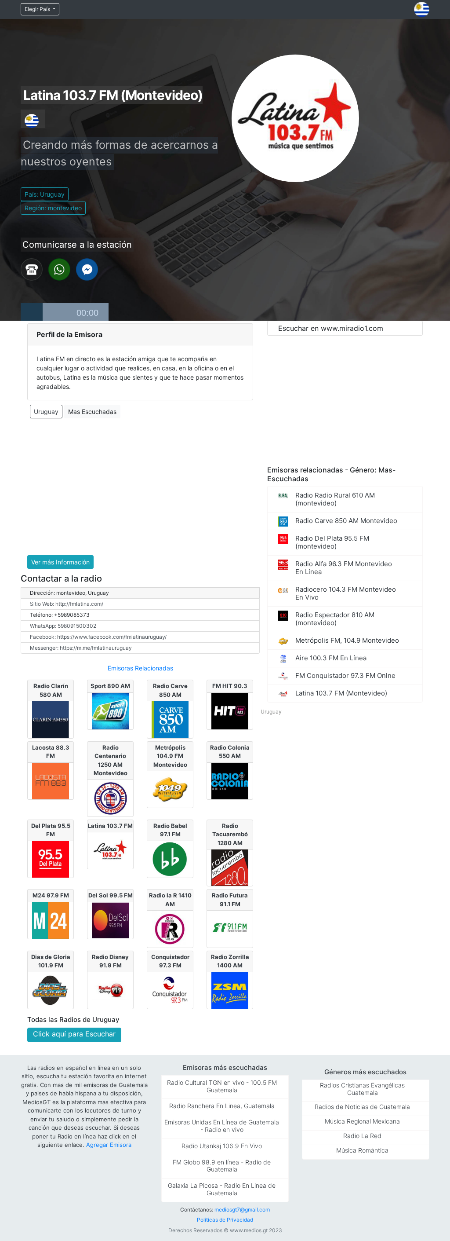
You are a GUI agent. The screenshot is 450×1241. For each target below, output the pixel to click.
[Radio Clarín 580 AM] (50, 718)
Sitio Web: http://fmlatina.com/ (66, 603)
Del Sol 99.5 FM (110, 895)
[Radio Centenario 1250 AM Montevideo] (110, 797)
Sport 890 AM (110, 685)
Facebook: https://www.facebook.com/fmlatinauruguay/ (98, 636)
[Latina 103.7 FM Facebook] (87, 268)
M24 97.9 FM (51, 895)
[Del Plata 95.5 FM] (50, 858)
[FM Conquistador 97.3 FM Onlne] (170, 989)
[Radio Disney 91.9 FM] (110, 989)
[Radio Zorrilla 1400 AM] (229, 989)
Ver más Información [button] (60, 562)
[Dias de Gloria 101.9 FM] (50, 989)
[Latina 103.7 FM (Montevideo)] (110, 850)
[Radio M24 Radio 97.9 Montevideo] (50, 919)
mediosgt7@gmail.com (242, 1209)
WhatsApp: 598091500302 (63, 625)
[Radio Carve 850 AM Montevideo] (170, 718)
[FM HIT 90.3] (229, 710)
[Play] (32, 312)
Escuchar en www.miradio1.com (330, 328)
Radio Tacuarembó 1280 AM (230, 834)
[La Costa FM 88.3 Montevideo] (50, 780)
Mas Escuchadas (92, 411)
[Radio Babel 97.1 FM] (170, 858)
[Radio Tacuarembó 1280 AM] (229, 867)
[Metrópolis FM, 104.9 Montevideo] (170, 788)
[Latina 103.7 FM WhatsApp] (59, 268)
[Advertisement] (140, 487)
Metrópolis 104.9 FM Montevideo (170, 756)
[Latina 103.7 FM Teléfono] (32, 268)
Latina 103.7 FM (110, 825)
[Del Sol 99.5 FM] (110, 919)
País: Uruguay (45, 194)
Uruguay (46, 411)
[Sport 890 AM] (110, 710)
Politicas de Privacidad (225, 1219)
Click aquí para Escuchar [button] (74, 1033)
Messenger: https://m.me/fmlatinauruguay (81, 647)
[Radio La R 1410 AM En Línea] (170, 928)
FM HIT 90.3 (229, 685)
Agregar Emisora (108, 1144)
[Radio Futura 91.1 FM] (229, 928)
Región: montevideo (53, 208)
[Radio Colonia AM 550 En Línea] (229, 780)
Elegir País (38, 9)
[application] (65, 312)
